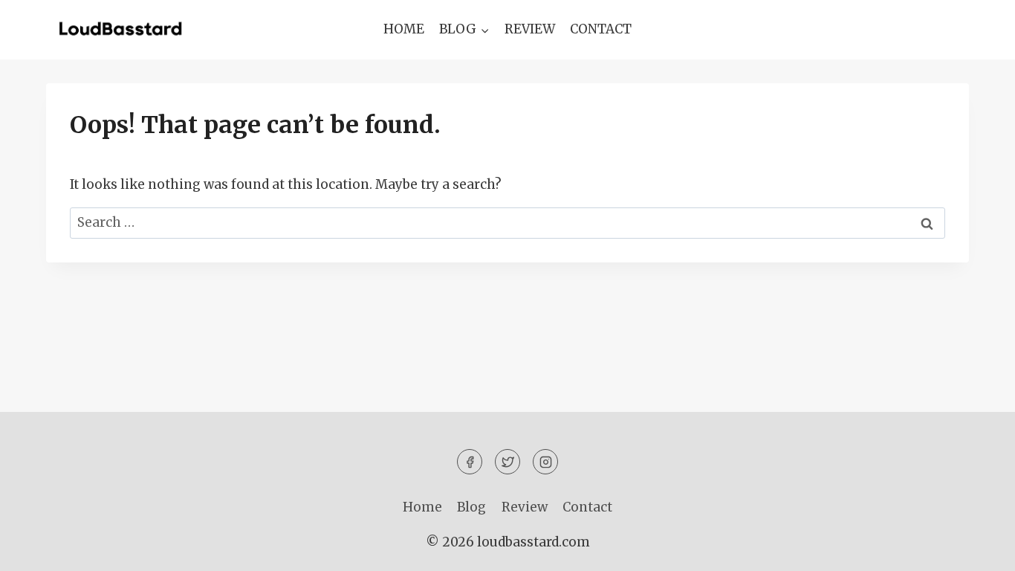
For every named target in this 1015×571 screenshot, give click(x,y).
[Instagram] (545, 461)
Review (530, 29)
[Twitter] (507, 461)
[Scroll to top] (977, 548)
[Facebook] (469, 461)
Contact (601, 29)
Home (403, 29)
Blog (471, 507)
